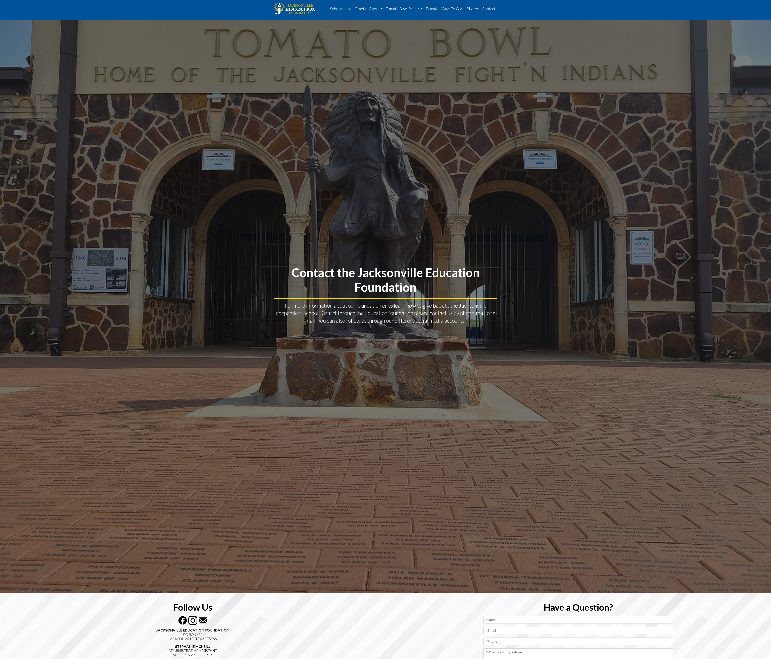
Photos (473, 8)
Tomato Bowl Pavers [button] (403, 8)
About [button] (374, 8)
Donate (432, 8)
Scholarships (340, 8)
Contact (488, 8)
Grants (360, 8)
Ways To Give (453, 8)
